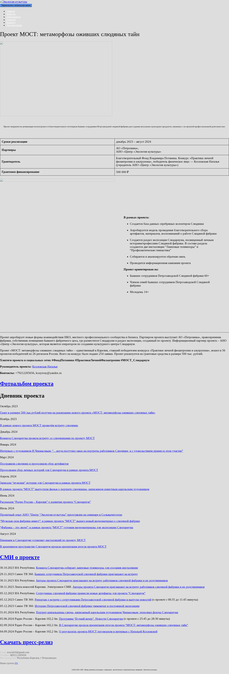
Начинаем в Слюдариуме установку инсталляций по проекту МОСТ (43, 540)
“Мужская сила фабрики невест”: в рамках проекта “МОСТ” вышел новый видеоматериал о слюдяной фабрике (70, 521)
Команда (10, 22)
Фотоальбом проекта (26, 383)
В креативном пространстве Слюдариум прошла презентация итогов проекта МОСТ (53, 546)
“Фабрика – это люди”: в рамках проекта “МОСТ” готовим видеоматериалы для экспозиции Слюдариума (66, 527)
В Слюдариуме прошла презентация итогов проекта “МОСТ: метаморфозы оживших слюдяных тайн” (123, 625)
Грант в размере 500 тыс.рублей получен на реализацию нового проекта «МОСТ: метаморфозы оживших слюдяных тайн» (77, 412)
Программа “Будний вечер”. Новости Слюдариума (91, 618)
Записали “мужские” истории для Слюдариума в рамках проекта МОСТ (45, 482)
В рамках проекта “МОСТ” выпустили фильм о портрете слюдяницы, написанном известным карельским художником (74, 489)
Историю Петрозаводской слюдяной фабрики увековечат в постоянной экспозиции (87, 606)
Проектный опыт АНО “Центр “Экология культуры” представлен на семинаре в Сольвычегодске (61, 514)
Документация (14, 25)
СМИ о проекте (20, 557)
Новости (10, 14)
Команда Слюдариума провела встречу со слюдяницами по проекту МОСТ (47, 438)
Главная (10, 11)
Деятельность (13, 17)
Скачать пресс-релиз (26, 642)
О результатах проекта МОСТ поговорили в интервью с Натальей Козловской (108, 631)
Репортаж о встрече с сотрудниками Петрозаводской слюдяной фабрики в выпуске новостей (93, 599)
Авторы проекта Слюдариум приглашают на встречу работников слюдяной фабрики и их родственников (102, 580)
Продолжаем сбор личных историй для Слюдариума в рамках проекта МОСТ (49, 470)
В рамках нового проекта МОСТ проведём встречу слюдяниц (39, 425)
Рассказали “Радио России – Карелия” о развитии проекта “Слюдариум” (45, 502)
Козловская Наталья (44, 366)
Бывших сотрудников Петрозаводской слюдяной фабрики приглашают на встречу (86, 574)
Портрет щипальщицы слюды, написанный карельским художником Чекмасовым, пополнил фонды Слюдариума (107, 612)
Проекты (11, 19)
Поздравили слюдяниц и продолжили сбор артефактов (34, 463)
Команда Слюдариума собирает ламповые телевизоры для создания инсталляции (87, 567)
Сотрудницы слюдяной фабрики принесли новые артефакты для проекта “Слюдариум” (90, 593)
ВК (16, 663)
